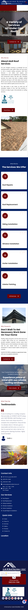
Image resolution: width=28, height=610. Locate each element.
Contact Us (12, 42)
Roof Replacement (10, 204)
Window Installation (10, 244)
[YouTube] (12, 598)
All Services (12, 296)
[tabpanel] (14, 425)
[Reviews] (21, 598)
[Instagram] (6, 598)
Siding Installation (10, 224)
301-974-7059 (6, 352)
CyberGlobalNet (15, 607)
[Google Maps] (18, 598)
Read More (7, 110)
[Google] (15, 598)
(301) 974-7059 (14, 582)
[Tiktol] (9, 598)
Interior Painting (9, 284)
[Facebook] (3, 598)
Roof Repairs (7, 185)
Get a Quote (13, 388)
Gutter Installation (10, 263)
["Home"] (14, 567)
